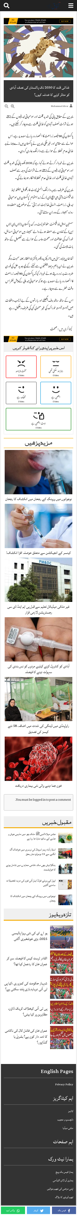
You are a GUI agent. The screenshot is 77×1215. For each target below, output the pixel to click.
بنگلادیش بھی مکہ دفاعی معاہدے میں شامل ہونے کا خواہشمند (31, 867)
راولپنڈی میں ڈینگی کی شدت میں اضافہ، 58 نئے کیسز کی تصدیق (38, 728)
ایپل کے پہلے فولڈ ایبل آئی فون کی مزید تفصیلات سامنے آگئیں (31, 883)
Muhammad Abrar (59, 106)
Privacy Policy (64, 1084)
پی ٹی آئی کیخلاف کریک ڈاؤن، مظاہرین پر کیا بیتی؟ (27, 1011)
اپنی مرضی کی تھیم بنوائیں (60, 1188)
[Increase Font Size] (13, 107)
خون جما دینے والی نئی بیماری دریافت (38, 785)
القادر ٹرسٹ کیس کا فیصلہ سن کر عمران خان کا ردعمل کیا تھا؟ (27, 961)
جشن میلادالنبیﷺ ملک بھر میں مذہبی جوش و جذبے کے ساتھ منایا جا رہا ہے (32, 836)
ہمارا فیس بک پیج (64, 1172)
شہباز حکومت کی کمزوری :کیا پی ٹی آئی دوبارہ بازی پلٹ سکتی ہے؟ (25, 986)
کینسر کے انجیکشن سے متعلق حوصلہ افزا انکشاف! (38, 552)
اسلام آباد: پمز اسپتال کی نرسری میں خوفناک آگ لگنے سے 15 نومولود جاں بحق (33, 852)
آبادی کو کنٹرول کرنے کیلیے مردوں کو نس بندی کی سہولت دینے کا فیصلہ (39, 669)
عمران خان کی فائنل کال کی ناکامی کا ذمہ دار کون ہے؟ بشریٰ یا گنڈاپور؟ (26, 1036)
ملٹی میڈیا (68, 1128)
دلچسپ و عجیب (65, 1119)
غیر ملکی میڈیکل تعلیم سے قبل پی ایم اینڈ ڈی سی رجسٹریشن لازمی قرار (38, 609)
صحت (53, 329)
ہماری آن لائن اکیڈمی (63, 1180)
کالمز (70, 1111)
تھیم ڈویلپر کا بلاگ (64, 1197)
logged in (39, 800)
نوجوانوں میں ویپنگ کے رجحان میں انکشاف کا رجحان (38, 498)
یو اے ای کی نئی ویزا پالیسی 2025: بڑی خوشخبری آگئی (29, 935)
